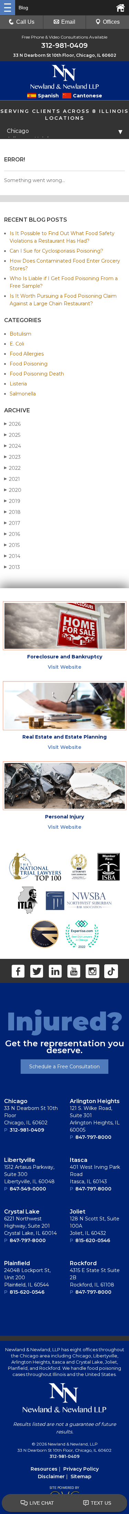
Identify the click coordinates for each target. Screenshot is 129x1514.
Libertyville (19, 1160)
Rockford (83, 1263)
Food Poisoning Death (37, 374)
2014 (12, 556)
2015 (12, 545)
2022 (12, 468)
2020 (12, 490)
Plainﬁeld (17, 1263)
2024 (12, 446)
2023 (12, 457)
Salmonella (23, 394)
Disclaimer (51, 1476)
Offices (111, 22)
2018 (12, 512)
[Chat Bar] (64, 1503)
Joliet (77, 1211)
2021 (12, 479)
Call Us (25, 22)
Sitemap (81, 1476)
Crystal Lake (22, 1211)
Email (68, 22)
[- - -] (7, 7)
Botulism (20, 334)
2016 (12, 534)
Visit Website (64, 667)
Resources (44, 1469)
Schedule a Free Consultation (64, 1066)
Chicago (16, 1101)
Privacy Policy (81, 1469)
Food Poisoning (28, 364)
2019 (12, 501)
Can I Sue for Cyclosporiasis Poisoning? (56, 251)
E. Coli (17, 344)
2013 (12, 567)
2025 (12, 435)
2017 (12, 523)
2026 (12, 424)
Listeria (18, 384)
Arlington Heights (95, 1101)
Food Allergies (27, 354)
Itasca (78, 1160)
